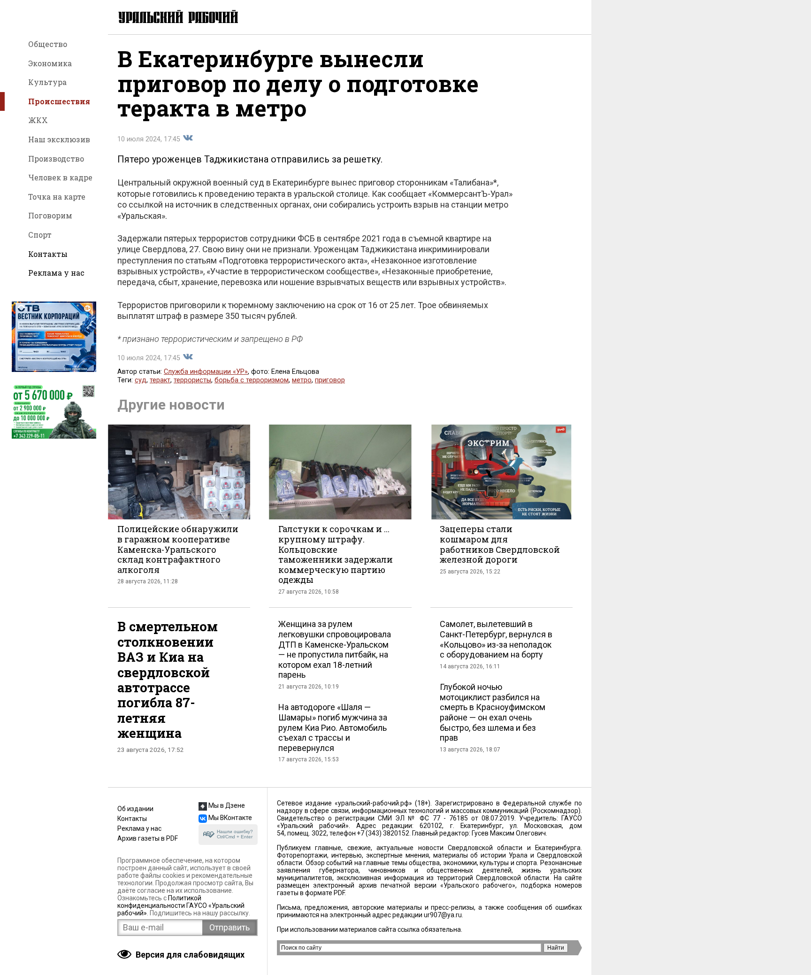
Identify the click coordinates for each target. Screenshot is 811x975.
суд (140, 380)
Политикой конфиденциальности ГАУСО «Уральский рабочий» (181, 905)
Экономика (50, 63)
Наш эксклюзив (59, 139)
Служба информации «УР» (206, 372)
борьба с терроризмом (251, 380)
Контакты (48, 254)
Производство (56, 158)
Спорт (40, 235)
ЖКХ (38, 120)
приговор (330, 380)
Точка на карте (56, 196)
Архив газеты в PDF (147, 838)
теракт (160, 380)
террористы (192, 380)
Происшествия (59, 101)
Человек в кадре (60, 177)
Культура (47, 82)
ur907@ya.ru (443, 915)
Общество (47, 44)
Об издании (135, 808)
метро (302, 380)
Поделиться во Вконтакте (187, 138)
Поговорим (50, 215)
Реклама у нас (56, 273)
